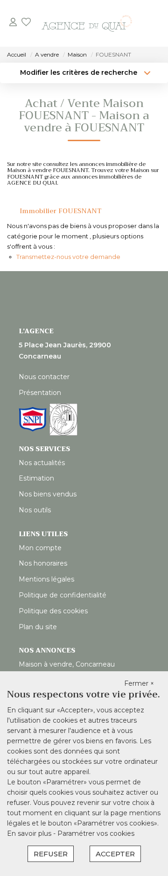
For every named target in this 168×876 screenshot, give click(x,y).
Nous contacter (44, 377)
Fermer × (139, 683)
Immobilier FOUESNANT (61, 210)
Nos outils (35, 510)
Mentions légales (46, 579)
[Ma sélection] (26, 23)
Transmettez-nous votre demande (68, 256)
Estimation (36, 478)
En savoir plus (30, 833)
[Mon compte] (13, 23)
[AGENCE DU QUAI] (86, 23)
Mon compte (40, 548)
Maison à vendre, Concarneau (67, 664)
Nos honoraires (43, 563)
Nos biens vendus (48, 494)
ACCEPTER (115, 853)
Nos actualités (42, 463)
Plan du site (38, 627)
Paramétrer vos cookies (95, 833)
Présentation (40, 392)
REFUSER (51, 853)
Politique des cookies (53, 611)
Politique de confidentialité (62, 595)
